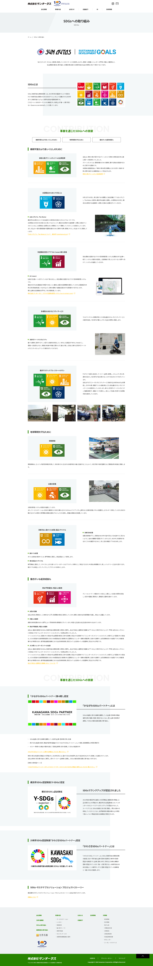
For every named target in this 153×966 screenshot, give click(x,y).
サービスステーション (62, 919)
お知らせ (71, 9)
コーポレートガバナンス (110, 942)
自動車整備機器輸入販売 (63, 937)
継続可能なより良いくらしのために (46, 140)
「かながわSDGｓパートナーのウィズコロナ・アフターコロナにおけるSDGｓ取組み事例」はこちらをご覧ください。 (61, 767)
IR (97, 9)
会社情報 (44, 9)
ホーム (29, 37)
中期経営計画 (108, 928)
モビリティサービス (62, 934)
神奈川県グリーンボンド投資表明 (93, 174)
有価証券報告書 (108, 937)
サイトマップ (122, 958)
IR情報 (105, 915)
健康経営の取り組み (42, 930)
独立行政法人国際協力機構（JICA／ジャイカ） (42, 663)
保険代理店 (60, 931)
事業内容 (58, 9)
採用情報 (109, 9)
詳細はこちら (32, 897)
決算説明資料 (108, 934)
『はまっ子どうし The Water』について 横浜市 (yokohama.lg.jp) (48, 234)
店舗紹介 (85, 9)
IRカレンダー (107, 940)
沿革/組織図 (39, 920)
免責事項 (92, 958)
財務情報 (106, 919)
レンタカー (59, 922)
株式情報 (106, 922)
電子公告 (106, 925)
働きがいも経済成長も (107, 140)
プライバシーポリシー (106, 958)
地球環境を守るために (76, 140)
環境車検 (59, 925)
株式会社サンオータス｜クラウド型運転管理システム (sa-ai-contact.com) (50, 293)
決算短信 (106, 931)
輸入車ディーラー (61, 928)
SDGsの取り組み (41, 925)
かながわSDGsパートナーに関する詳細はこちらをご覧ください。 (47, 752)
